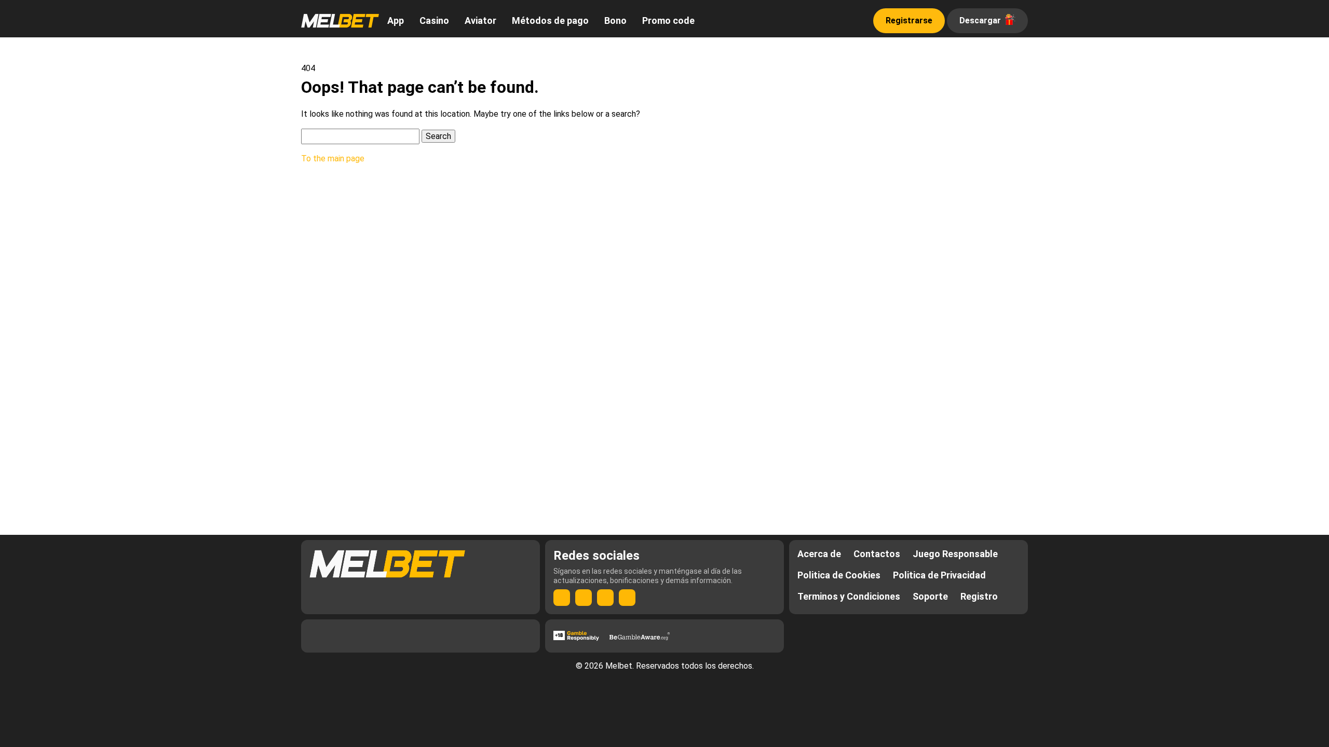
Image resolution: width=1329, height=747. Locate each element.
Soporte (930, 596)
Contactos (876, 553)
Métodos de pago (550, 20)
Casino (434, 20)
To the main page (332, 158)
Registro (979, 596)
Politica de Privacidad (939, 575)
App (395, 20)
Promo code (668, 20)
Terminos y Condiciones (848, 596)
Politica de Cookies (838, 575)
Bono (615, 20)
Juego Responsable (955, 553)
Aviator (480, 20)
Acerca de (819, 553)
